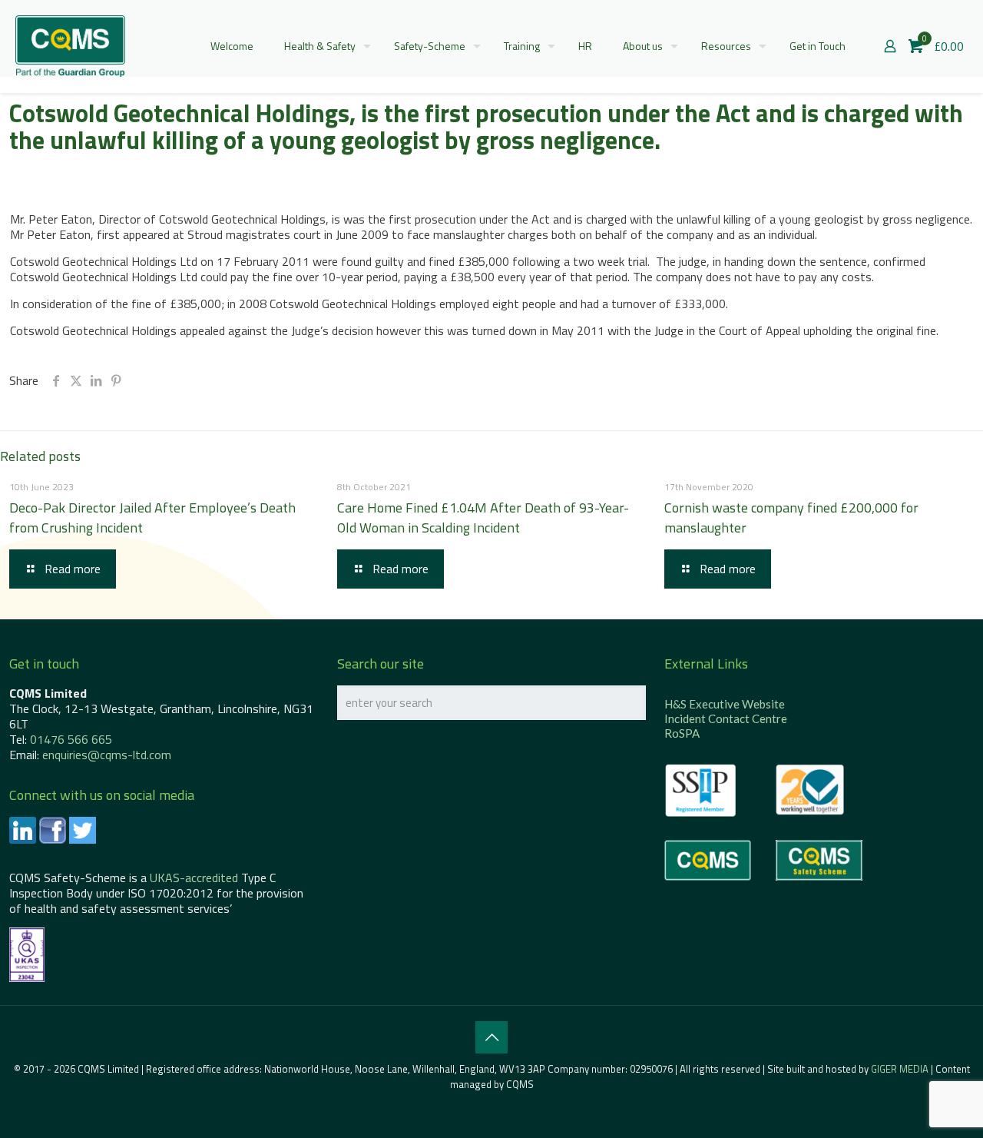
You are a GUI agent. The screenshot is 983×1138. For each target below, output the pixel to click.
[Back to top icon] (491, 1037)
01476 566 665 (71, 739)
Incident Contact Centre (725, 718)
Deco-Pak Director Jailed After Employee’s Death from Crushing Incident (152, 517)
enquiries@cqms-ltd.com (106, 754)
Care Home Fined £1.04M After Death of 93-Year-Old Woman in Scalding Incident (483, 517)
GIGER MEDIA (899, 1069)
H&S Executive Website (724, 704)
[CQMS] (70, 46)
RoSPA (682, 733)
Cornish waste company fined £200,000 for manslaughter (791, 517)
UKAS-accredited (194, 877)
